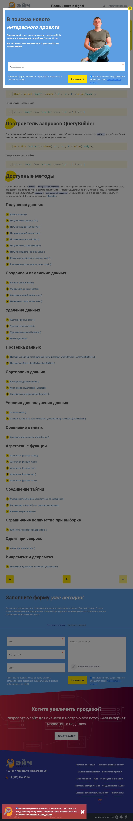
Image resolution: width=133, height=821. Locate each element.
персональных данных (40, 814)
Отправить (76, 79)
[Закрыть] (130, 8)
